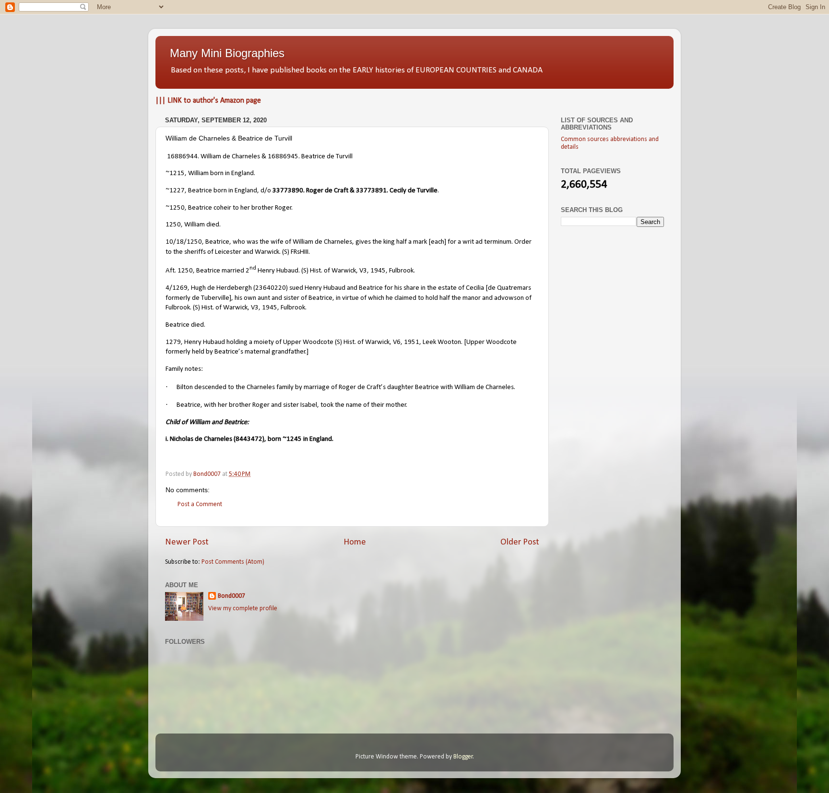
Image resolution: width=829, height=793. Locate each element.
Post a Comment (200, 504)
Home (354, 542)
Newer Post (187, 542)
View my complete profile (242, 608)
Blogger (463, 757)
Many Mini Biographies (227, 53)
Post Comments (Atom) (232, 562)
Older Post (519, 542)
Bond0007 (231, 596)
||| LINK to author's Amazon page (208, 101)
